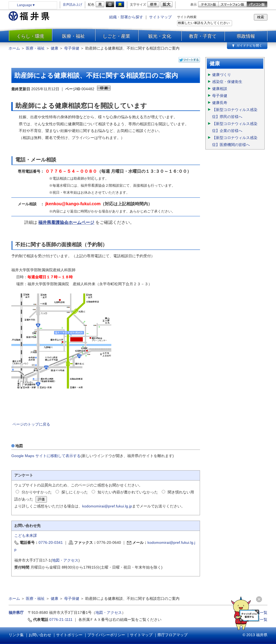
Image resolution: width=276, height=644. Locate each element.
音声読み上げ (72, 4)
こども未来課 (25, 535)
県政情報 (246, 36)
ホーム (14, 48)
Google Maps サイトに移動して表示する (46, 456)
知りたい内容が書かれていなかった (128, 492)
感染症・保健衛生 (227, 81)
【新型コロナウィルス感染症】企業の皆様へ (234, 127)
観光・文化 (159, 36)
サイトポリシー (69, 635)
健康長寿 (219, 102)
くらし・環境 (30, 36)
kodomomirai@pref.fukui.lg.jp (107, 506)
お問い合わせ (40, 635)
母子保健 (71, 48)
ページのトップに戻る (31, 424)
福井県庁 (16, 612)
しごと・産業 (116, 36)
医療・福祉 (73, 36)
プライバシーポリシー (106, 635)
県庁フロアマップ (172, 635)
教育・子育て (202, 36)
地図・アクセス (65, 560)
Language (26, 5)
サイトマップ (160, 17)
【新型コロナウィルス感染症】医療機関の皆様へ (234, 141)
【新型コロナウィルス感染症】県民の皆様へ (234, 113)
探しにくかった (74, 492)
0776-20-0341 (51, 542)
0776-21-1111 (61, 619)
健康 (54, 48)
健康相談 (219, 88)
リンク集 (16, 635)
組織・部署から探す (126, 17)
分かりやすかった (37, 492)
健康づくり (221, 74)
